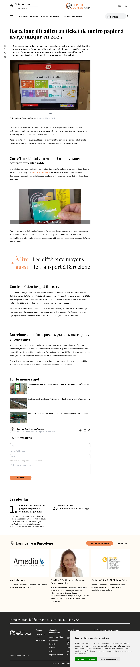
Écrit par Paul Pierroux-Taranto (23, 118)
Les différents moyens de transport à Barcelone (61, 263)
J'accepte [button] (80, 659)
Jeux (68, 651)
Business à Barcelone (28, 16)
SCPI (69, 638)
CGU (51, 651)
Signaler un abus (56, 654)
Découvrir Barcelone (50, 16)
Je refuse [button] (91, 659)
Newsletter (40, 640)
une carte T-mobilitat (41, 172)
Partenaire (53, 640)
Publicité (52, 644)
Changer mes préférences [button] (108, 659)
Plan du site (56, 663)
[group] (123, 15)
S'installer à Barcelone (72, 16)
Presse (52, 647)
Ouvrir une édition (57, 637)
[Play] (123, 16)
